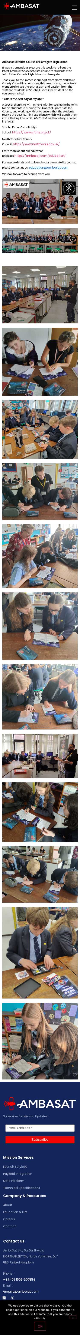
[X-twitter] (12, 1298)
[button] (75, 7)
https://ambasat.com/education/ (40, 156)
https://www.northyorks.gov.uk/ (36, 144)
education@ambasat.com (48, 167)
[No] (73, 1317)
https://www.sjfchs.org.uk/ (31, 132)
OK (40, 1326)
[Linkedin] (4, 1298)
